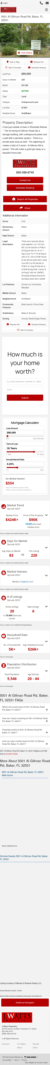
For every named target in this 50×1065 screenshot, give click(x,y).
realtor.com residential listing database (18, 625)
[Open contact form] (47, 2)
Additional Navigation (25, 1002)
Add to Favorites (14, 67)
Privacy (24, 1060)
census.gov (9, 657)
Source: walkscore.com (9, 846)
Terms (16, 1060)
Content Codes (12, 754)
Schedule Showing (38, 67)
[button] (2, 40)
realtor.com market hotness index (16, 533)
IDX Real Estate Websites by (12, 1057)
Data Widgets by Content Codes (36, 1062)
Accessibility (6, 1060)
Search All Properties (27, 199)
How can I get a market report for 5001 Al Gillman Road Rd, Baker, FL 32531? (23, 742)
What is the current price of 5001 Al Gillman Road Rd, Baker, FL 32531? (23, 708)
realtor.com (38, 996)
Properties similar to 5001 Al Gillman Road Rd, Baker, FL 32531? (22, 731)
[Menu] (46, 10)
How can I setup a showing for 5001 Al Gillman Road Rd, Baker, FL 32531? (25, 720)
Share (27, 207)
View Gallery (26, 52)
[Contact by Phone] (41, 2)
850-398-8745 (25, 172)
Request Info (38, 62)
